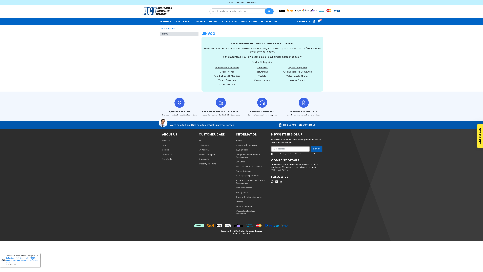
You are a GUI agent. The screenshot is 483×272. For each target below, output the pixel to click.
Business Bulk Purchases (246, 145)
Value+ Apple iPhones (297, 76)
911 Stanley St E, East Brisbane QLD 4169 (299, 167)
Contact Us (304, 21)
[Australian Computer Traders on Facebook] (277, 181)
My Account (204, 150)
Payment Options (243, 171)
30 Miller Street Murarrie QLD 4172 (303, 164)
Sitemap (239, 201)
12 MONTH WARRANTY (304, 111)
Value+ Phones (297, 80)
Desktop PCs (182, 21)
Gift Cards (262, 67)
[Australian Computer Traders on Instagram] (273, 181)
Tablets (199, 21)
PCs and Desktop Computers (297, 71)
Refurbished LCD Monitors (227, 76)
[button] (179, 34)
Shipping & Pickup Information (249, 197)
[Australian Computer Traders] (157, 11)
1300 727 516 (282, 170)
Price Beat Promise (244, 187)
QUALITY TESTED (179, 111)
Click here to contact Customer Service (212, 125)
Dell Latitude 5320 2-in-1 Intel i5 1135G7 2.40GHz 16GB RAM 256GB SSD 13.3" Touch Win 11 (22, 260)
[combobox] (241, 11)
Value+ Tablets (227, 84)
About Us (166, 140)
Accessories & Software (227, 67)
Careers (165, 150)
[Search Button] (269, 11)
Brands (239, 140)
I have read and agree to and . (295, 154)
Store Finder (167, 159)
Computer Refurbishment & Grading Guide (248, 155)
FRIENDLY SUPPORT (262, 111)
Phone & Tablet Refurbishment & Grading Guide (250, 181)
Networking (248, 21)
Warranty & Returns (207, 164)
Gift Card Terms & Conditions (249, 166)
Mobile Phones (227, 71)
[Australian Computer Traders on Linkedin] (281, 181)
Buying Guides (242, 150)
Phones (213, 21)
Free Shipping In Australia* (220, 111)
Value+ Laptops (262, 80)
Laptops (164, 21)
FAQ (200, 140)
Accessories (228, 21)
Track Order (204, 159)
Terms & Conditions (244, 206)
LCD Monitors (269, 21)
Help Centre (289, 124)
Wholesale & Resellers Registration (245, 212)
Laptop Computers (297, 67)
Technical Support (207, 154)
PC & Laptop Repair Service (247, 176)
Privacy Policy (242, 192)
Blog (164, 145)
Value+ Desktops (227, 80)
